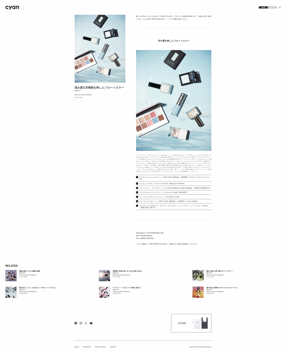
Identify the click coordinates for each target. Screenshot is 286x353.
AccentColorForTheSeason (83, 95)
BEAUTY (78, 90)
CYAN (263, 7)
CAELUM (196, 347)
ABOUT (77, 347)
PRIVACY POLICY (100, 347)
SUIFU (209, 347)
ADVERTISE (87, 347)
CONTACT (113, 347)
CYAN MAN (272, 7)
